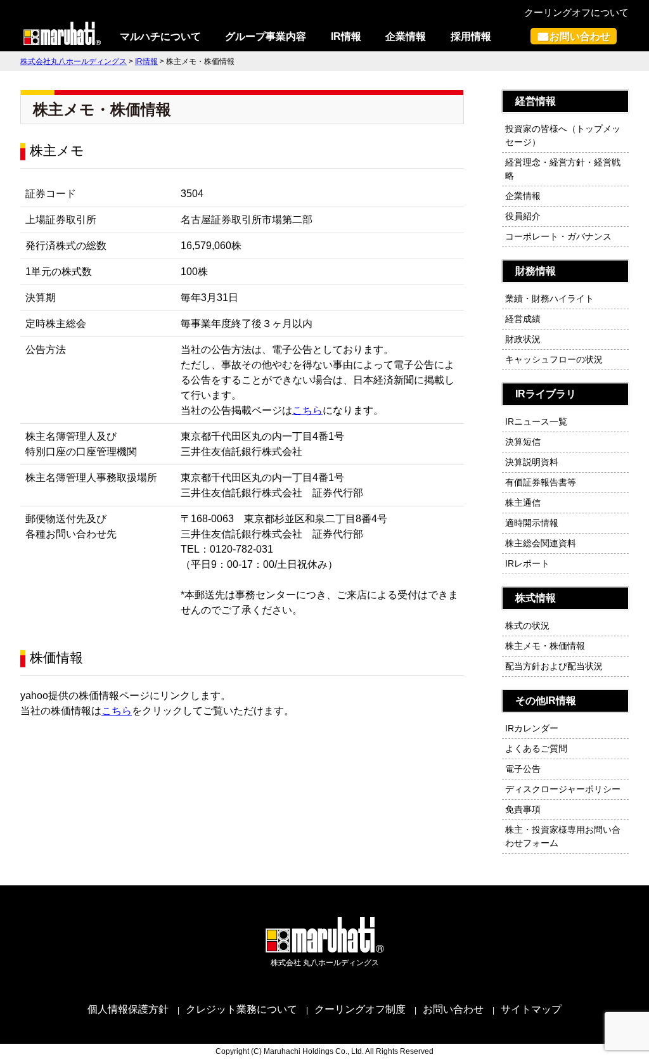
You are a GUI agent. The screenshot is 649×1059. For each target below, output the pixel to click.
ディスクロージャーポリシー (562, 789)
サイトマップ (531, 1009)
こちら (307, 410)
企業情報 (405, 36)
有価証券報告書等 (540, 482)
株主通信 (523, 502)
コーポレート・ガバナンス (558, 236)
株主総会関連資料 (540, 543)
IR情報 (346, 36)
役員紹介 (523, 216)
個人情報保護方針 (128, 1009)
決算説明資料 (531, 462)
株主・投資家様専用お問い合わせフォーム (562, 836)
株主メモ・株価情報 (545, 646)
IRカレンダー (531, 728)
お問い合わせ (579, 36)
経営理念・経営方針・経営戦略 (562, 169)
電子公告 (523, 769)
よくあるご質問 (536, 748)
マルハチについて (160, 36)
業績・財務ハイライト (549, 298)
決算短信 (523, 442)
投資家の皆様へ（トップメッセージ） (562, 135)
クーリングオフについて (576, 12)
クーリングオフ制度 (360, 1009)
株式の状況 (527, 625)
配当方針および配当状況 (554, 666)
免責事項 (523, 809)
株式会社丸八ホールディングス (73, 61)
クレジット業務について (241, 1009)
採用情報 (471, 36)
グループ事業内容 (265, 36)
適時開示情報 (531, 523)
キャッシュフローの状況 (554, 359)
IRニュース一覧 (536, 421)
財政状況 (523, 339)
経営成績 (523, 319)
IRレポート (527, 563)
